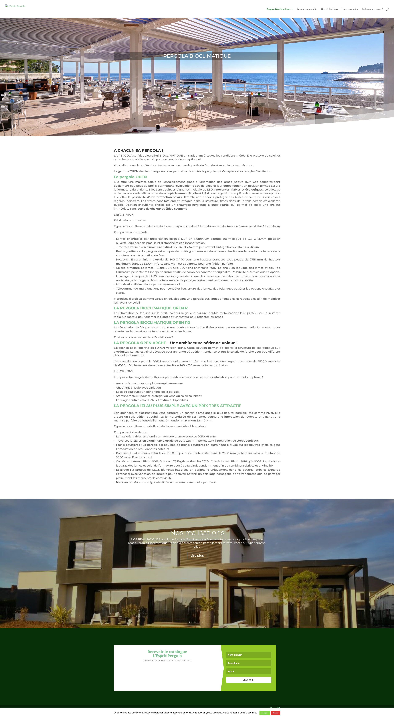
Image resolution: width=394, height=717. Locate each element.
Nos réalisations (329, 9)
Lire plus (197, 555)
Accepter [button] (264, 713)
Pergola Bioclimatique (278, 9)
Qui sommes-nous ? (372, 9)
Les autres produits (307, 9)
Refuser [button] (276, 713)
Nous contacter (350, 9)
